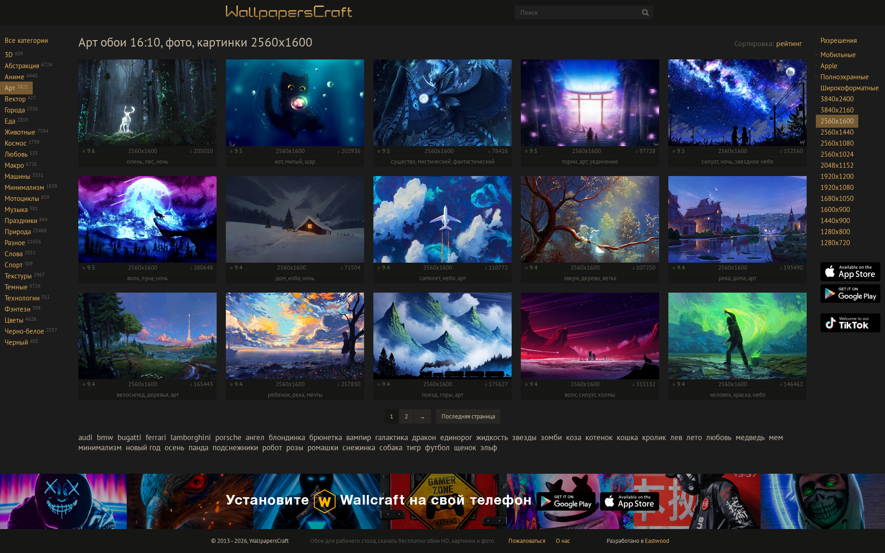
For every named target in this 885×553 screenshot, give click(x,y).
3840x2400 (837, 98)
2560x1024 (837, 154)
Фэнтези (23, 309)
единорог (456, 437)
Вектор (20, 98)
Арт (16, 87)
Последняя (468, 416)
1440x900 (835, 220)
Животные (26, 132)
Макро (21, 165)
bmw (105, 437)
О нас (563, 541)
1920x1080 (837, 187)
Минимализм (31, 187)
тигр (414, 447)
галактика (391, 437)
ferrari (156, 437)
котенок (599, 437)
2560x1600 (837, 121)
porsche (228, 437)
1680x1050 (837, 198)
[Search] (645, 12)
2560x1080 (837, 143)
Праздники (26, 220)
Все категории (26, 40)
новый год (143, 447)
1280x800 (835, 231)
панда (198, 447)
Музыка (21, 209)
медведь (750, 437)
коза (573, 437)
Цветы (20, 320)
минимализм (100, 447)
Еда (16, 121)
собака (390, 447)
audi (85, 437)
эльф (488, 447)
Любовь (21, 154)
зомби (551, 437)
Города (21, 110)
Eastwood (657, 541)
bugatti (130, 437)
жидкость (492, 437)
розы (294, 447)
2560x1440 (837, 132)
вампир (358, 437)
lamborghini (191, 437)
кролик (654, 437)
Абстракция (28, 65)
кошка (627, 437)
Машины (24, 176)
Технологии (27, 298)
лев (676, 437)
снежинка (358, 447)
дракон (424, 437)
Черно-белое (31, 331)
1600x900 (835, 209)
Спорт (19, 264)
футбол (437, 447)
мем (776, 437)
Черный (21, 342)
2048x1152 (837, 165)
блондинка (287, 437)
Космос (22, 143)
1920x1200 (837, 176)
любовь (719, 437)
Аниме (21, 76)
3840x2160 (837, 110)
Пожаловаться (526, 541)
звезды (524, 437)
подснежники (235, 447)
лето (694, 437)
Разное (23, 242)
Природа (26, 231)
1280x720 (835, 242)
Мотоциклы (27, 198)
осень (174, 447)
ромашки (322, 447)
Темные (23, 286)
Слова (20, 253)
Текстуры (25, 275)
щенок (465, 447)
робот (272, 447)
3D (14, 54)
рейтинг (789, 43)
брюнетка (325, 437)
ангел (255, 437)
